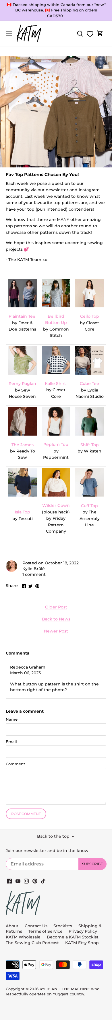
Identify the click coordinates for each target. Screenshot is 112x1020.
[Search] (80, 33)
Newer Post (56, 631)
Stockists (62, 925)
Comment (15, 764)
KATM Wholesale (23, 937)
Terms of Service (46, 931)
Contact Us (36, 925)
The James (22, 444)
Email (11, 742)
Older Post (56, 607)
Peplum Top (55, 444)
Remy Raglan (22, 383)
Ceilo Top (89, 316)
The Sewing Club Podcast (32, 942)
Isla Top (22, 512)
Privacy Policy (83, 931)
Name (12, 719)
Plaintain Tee (22, 316)
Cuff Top (89, 505)
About (12, 925)
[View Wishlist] (90, 34)
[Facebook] (9, 881)
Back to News (56, 619)
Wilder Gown (56, 505)
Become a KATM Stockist (73, 937)
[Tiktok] (43, 881)
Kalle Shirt (55, 383)
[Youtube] (18, 881)
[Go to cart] (99, 33)
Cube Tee (89, 383)
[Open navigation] (9, 33)
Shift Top (89, 444)
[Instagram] (26, 881)
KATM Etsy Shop (82, 942)
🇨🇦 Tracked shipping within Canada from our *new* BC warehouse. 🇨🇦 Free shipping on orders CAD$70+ (56, 10)
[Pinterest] (34, 881)
